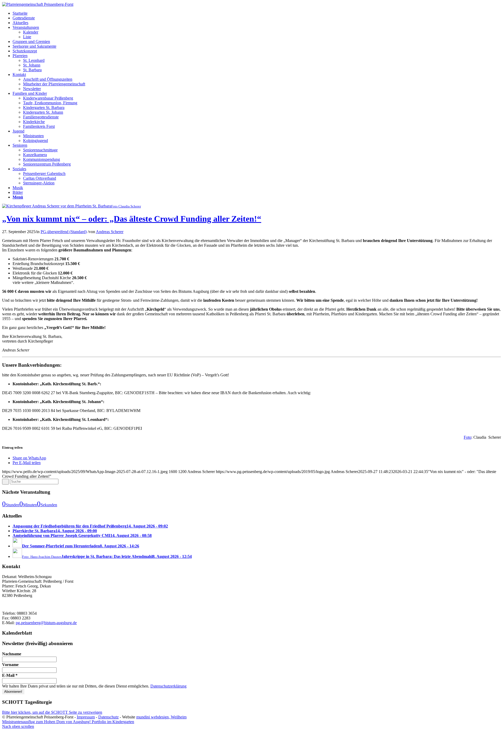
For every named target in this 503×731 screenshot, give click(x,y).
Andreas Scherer (109, 231)
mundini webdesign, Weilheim (161, 717)
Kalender (30, 32)
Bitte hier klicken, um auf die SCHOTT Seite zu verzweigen (52, 712)
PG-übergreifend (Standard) (64, 231)
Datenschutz (108, 717)
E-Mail (10, 675)
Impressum (86, 717)
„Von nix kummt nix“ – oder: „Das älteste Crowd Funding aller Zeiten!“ (131, 218)
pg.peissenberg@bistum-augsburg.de (46, 622)
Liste (27, 37)
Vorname (10, 664)
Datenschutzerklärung (168, 686)
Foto (467, 437)
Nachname (11, 654)
